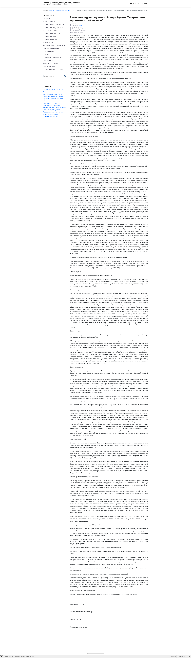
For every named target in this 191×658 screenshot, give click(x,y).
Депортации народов (50, 114)
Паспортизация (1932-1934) (53, 96)
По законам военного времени (54, 112)
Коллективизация (50, 31)
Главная (46, 19)
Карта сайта (48, 60)
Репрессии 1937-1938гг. (51, 103)
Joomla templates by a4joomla (95, 653)
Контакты (134, 3)
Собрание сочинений (52, 57)
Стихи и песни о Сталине (54, 69)
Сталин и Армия (50, 40)
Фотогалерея (48, 51)
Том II (80, 26)
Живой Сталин (49, 22)
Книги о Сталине (50, 66)
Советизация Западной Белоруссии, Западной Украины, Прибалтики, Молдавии (54, 107)
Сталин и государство (53, 28)
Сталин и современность (54, 25)
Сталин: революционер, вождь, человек (61, 2)
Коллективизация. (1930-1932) (54, 90)
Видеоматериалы (50, 63)
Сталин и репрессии (51, 34)
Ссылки (46, 54)
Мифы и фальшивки (51, 48)
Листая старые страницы (54, 45)
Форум (144, 3)
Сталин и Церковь (51, 37)
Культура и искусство (50, 116)
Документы (48, 42)
